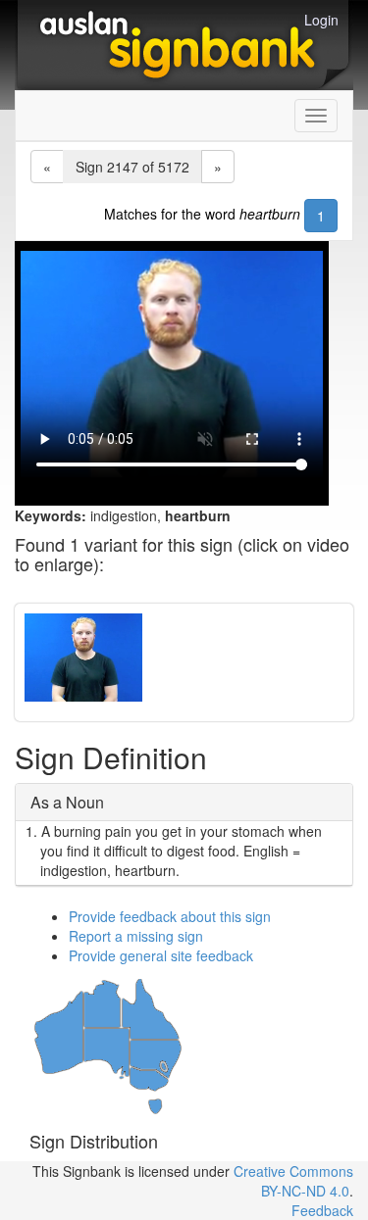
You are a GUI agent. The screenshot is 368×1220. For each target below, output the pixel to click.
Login (321, 19)
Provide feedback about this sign (170, 916)
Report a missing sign (136, 936)
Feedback (322, 1210)
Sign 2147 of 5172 (132, 166)
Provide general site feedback (161, 955)
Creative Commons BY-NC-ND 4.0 (293, 1180)
